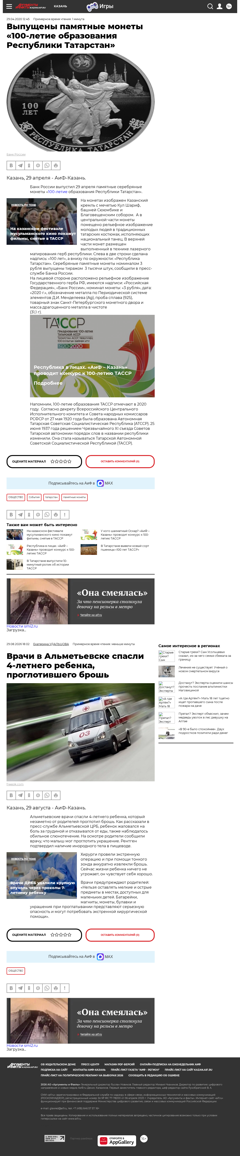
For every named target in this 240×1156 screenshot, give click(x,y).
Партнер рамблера (81, 1138)
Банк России (16, 154)
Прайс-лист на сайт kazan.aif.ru (188, 1069)
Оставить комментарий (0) (120, 461)
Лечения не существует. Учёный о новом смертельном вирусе (203, 669)
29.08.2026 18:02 (18, 644)
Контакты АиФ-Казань (89, 1069)
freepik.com (15, 784)
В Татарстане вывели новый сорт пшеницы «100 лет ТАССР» (125, 547)
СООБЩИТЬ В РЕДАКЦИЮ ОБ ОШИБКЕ (154, 1075)
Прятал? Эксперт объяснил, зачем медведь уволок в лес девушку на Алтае (204, 717)
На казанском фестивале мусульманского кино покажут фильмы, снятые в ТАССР (49, 534)
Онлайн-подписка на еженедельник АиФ (170, 1064)
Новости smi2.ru (22, 626)
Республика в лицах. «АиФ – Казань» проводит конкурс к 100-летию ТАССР (82, 370)
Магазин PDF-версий (120, 1064)
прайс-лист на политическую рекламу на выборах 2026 (82, 1075)
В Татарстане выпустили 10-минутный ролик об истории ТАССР (48, 564)
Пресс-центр (90, 1064)
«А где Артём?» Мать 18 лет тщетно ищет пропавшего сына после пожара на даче (204, 701)
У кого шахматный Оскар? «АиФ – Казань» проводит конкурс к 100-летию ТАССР (125, 534)
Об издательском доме (58, 1064)
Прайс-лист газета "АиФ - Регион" (135, 1069)
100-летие (58, 192)
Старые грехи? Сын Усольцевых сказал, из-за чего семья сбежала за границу (205, 655)
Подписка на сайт (54, 1069)
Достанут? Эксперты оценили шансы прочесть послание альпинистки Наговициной (206, 686)
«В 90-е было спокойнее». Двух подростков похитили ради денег (203, 731)
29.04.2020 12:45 (18, 19)
